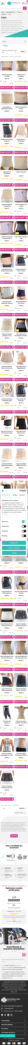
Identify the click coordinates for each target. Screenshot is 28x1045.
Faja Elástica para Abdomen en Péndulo (7, 270)
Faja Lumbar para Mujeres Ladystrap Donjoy (7, 689)
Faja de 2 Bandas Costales (7, 75)
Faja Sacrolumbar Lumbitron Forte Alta (21, 559)
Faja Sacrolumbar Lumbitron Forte (7, 334)
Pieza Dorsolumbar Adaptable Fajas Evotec (6, 399)
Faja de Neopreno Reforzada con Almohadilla (7, 592)
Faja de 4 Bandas (21, 172)
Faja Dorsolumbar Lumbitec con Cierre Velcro (21, 722)
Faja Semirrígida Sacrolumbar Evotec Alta (21, 754)
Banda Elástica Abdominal (21, 140)
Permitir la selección (14, 548)
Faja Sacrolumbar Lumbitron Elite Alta (21, 624)
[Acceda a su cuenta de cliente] (23, 3)
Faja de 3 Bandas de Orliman (21, 108)
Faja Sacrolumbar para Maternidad (7, 559)
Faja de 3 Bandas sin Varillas (21, 205)
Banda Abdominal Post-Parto (21, 302)
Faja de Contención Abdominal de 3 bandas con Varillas (7, 237)
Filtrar (23, 51)
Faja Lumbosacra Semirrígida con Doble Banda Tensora (21, 335)
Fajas (5, 45)
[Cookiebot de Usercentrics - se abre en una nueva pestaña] (19, 491)
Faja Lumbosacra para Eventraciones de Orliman (6, 624)
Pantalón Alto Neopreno (7, 722)
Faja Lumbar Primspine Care (21, 237)
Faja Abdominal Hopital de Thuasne (7, 302)
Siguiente (22, 808)
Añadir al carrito (7, 88)
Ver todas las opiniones (14, 907)
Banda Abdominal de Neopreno (7, 140)
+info (3, 961)
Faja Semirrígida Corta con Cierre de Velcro (6, 657)
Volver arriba (20, 813)
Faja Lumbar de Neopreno (21, 399)
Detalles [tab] (15, 495)
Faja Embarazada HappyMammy (21, 367)
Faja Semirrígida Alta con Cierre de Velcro (21, 657)
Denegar (14, 553)
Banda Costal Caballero (21, 75)
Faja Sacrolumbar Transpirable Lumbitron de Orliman (7, 205)
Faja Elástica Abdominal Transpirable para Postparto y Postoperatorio (7, 172)
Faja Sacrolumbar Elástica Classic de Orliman (6, 367)
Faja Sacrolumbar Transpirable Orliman (7, 464)
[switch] (24, 526)
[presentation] (2, 857)
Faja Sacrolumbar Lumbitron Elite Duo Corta (6, 787)
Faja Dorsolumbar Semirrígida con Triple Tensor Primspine (7, 754)
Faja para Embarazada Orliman (21, 592)
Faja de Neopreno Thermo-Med (21, 270)
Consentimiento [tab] (6, 495)
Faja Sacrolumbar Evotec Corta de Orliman (21, 689)
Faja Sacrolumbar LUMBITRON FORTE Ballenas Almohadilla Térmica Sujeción (21, 464)
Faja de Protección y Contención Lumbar (7, 432)
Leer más (14, 836)
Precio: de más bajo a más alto (9, 51)
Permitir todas (14, 542)
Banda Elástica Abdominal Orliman (6, 108)
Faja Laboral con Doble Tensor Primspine (21, 432)
